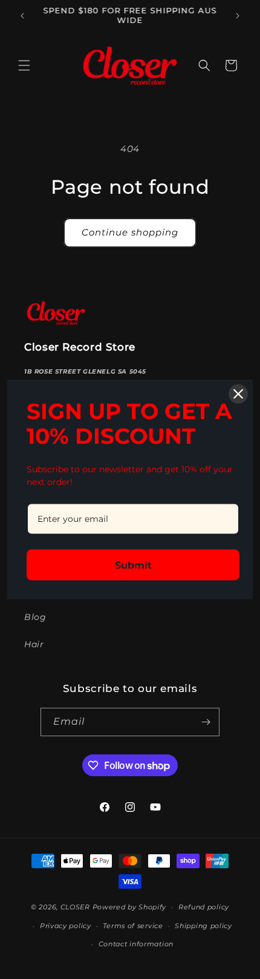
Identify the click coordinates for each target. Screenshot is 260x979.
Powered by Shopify (130, 907)
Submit (133, 565)
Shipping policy (203, 925)
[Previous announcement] (22, 15)
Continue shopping (130, 232)
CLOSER (75, 907)
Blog (35, 616)
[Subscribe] (205, 722)
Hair (34, 644)
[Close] (238, 393)
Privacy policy (65, 925)
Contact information (136, 944)
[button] (24, 65)
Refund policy (203, 907)
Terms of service (133, 925)
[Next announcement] (237, 15)
